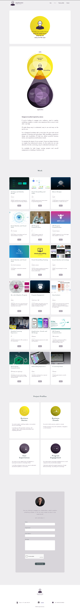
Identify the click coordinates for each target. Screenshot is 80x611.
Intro (51, 2)
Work (55, 2)
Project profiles (61, 2)
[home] (16, 3)
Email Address (28, 533)
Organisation (27, 527)
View (19, 205)
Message (27, 539)
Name (26, 522)
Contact (68, 2)
